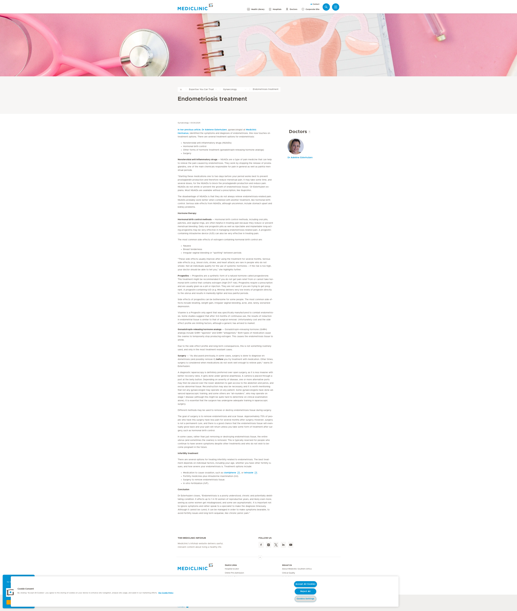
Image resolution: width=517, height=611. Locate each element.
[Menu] (336, 7)
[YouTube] (290, 545)
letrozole (248, 473)
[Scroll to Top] (260, 557)
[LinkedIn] (283, 545)
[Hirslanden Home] (201, 566)
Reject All (305, 591)
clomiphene (230, 473)
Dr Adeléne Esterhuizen (300, 157)
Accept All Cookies (305, 584)
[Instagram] (268, 545)
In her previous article (189, 130)
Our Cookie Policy (165, 593)
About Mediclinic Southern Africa (297, 569)
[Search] (326, 7)
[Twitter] (276, 545)
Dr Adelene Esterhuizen (214, 130)
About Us (287, 565)
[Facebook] (261, 545)
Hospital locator (232, 569)
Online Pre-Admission (234, 573)
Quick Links (231, 565)
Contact (315, 4)
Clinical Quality (288, 573)
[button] (10, 592)
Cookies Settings (305, 599)
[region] (205, 591)
